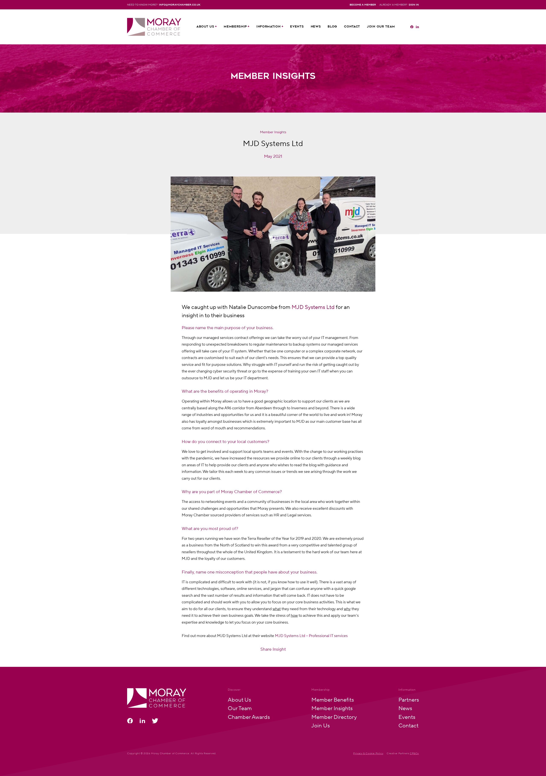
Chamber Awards (249, 717)
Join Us (320, 725)
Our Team (240, 708)
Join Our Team (381, 26)
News (316, 26)
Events (297, 26)
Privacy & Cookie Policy (368, 753)
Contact (352, 26)
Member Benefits (332, 700)
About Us (205, 26)
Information (268, 26)
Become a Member (363, 5)
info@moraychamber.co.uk (179, 5)
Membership (235, 26)
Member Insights (332, 708)
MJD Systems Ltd (313, 307)
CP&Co (414, 753)
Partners (408, 700)
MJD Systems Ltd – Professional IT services (311, 635)
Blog (332, 26)
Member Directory (334, 717)
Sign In (414, 5)
